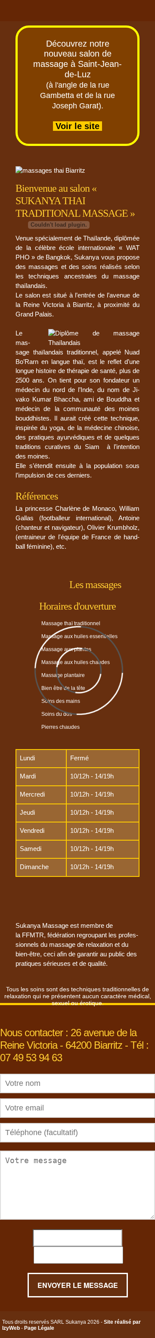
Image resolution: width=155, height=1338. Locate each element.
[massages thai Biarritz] (50, 171)
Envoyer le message (77, 1285)
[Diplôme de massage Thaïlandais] (94, 338)
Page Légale (39, 1328)
